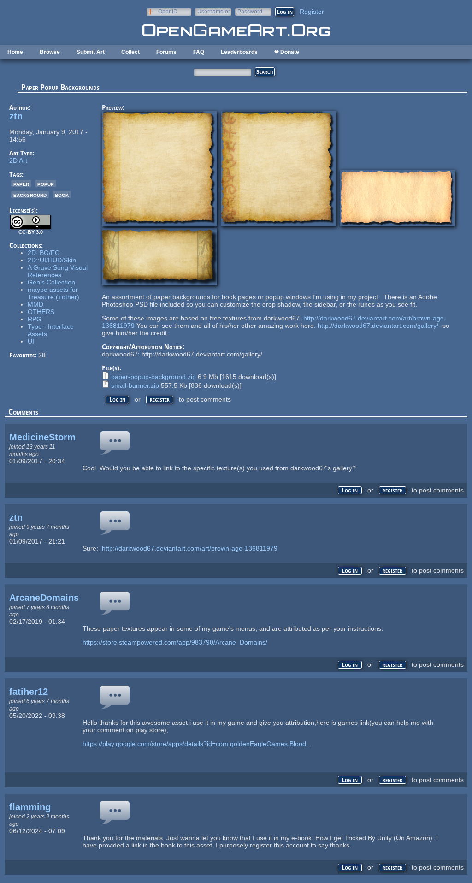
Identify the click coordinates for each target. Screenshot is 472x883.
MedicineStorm (42, 437)
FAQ (198, 52)
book (62, 194)
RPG (34, 319)
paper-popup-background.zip (153, 376)
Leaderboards (239, 52)
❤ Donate (286, 52)
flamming (30, 807)
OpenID (167, 11)
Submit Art (91, 52)
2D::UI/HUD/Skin (52, 260)
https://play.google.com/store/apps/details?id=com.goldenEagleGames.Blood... (197, 743)
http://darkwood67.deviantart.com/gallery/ (378, 325)
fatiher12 (28, 692)
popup (45, 183)
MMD (35, 304)
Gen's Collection (51, 282)
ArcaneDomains (44, 598)
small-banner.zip (135, 385)
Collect (130, 52)
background (30, 194)
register (160, 399)
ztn (16, 116)
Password (249, 11)
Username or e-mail (213, 11)
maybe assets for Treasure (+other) (53, 293)
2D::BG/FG (44, 252)
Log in (117, 399)
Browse (50, 52)
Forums (166, 52)
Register (312, 11)
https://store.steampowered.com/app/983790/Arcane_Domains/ (175, 642)
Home (15, 52)
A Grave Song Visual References (58, 271)
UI (31, 341)
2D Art (18, 160)
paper (21, 183)
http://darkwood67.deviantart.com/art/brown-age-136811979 (189, 548)
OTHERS (41, 311)
